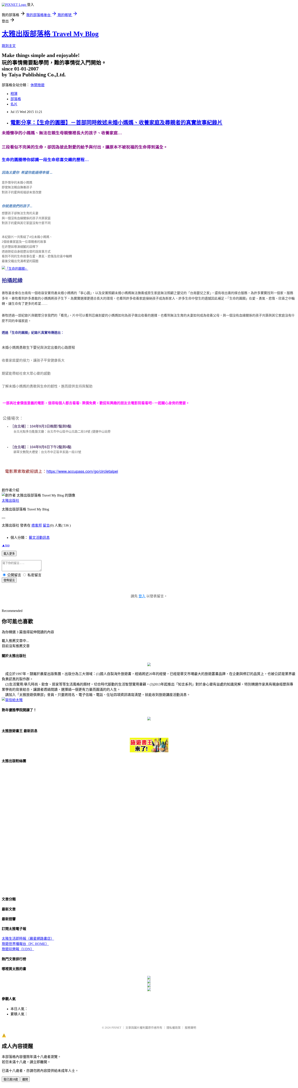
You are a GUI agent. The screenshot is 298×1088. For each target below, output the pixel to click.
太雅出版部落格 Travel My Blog (50, 34)
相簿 (13, 94)
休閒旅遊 (38, 85)
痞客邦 (36, 525)
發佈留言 (9, 580)
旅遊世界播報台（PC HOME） (25, 944)
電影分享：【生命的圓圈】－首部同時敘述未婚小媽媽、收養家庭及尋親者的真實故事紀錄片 (116, 122)
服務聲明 (190, 1027)
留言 (46, 525)
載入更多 (9, 553)
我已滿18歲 (10, 1079)
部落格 (15, 99)
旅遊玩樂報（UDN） (18, 949)
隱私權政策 (173, 1027)
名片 (13, 104)
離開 (25, 1079)
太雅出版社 (10, 500)
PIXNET (116, 1027)
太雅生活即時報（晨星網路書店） (28, 938)
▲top (6, 545)
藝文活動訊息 (39, 537)
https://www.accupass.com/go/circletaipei (82, 471)
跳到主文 (9, 46)
